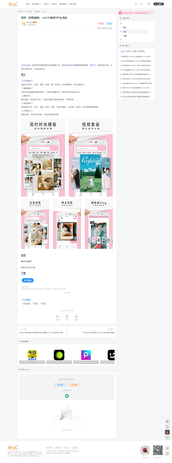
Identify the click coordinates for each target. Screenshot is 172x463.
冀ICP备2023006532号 (72, 451)
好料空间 (61, 451)
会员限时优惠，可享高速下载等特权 (136, 12)
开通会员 (159, 4)
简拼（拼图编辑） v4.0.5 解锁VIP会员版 (44, 17)
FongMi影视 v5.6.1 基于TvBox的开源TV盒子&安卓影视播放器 (144, 70)
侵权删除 (58, 448)
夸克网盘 (27, 280)
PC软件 (54, 4)
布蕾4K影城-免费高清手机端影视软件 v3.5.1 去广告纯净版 (143, 92)
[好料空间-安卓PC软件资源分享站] (13, 447)
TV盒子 (46, 4)
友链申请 (49, 448)
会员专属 (72, 4)
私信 (110, 23)
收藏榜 (134, 51)
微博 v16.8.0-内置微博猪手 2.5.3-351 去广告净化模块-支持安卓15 (146, 87)
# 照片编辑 (26, 303)
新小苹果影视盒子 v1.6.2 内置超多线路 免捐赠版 (140, 61)
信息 (124, 31)
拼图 (73, 65)
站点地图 (75, 448)
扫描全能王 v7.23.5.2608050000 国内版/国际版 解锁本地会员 (144, 79)
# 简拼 (43, 303)
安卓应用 (35, 4)
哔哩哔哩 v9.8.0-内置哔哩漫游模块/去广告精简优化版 (141, 74)
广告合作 (66, 448)
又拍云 (52, 453)
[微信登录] (67, 396)
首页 (27, 4)
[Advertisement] (67, 47)
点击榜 (122, 51)
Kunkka (29, 22)
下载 (124, 36)
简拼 (23, 65)
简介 (124, 27)
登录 (61, 385)
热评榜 (128, 51)
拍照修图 (37, 11)
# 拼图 (35, 303)
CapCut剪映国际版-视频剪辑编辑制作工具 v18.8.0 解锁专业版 (145, 96)
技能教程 (62, 4)
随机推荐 (141, 51)
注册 (75, 385)
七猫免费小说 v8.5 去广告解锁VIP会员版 (137, 83)
